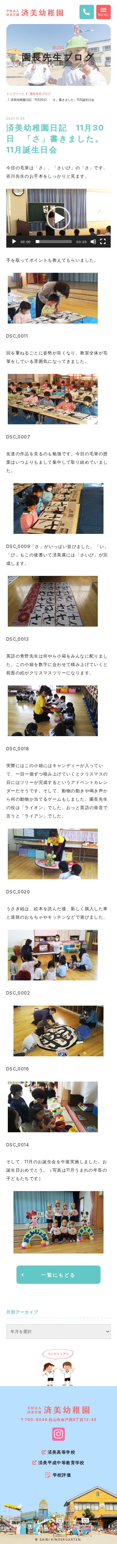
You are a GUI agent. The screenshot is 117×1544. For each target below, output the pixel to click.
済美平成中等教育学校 (61, 1462)
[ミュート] (93, 242)
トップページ (15, 93)
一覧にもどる (58, 1275)
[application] (58, 218)
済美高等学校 (61, 1452)
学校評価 (62, 1474)
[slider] (54, 241)
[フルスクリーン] (103, 242)
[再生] (14, 242)
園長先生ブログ (40, 93)
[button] (58, 218)
